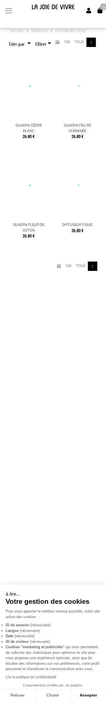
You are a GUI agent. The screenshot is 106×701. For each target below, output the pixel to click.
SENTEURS (39, 31)
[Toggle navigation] (9, 10)
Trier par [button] (17, 44)
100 (67, 42)
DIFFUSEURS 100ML (70, 31)
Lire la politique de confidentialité (31, 677)
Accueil (17, 31)
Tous (79, 42)
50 (57, 42)
